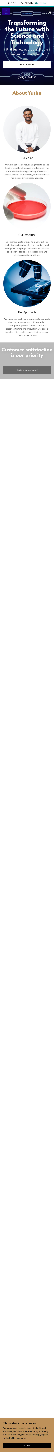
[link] (6, 11)
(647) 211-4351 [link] (27, 77)
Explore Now (27, 64)
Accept (27, 1445)
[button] (50, 11)
